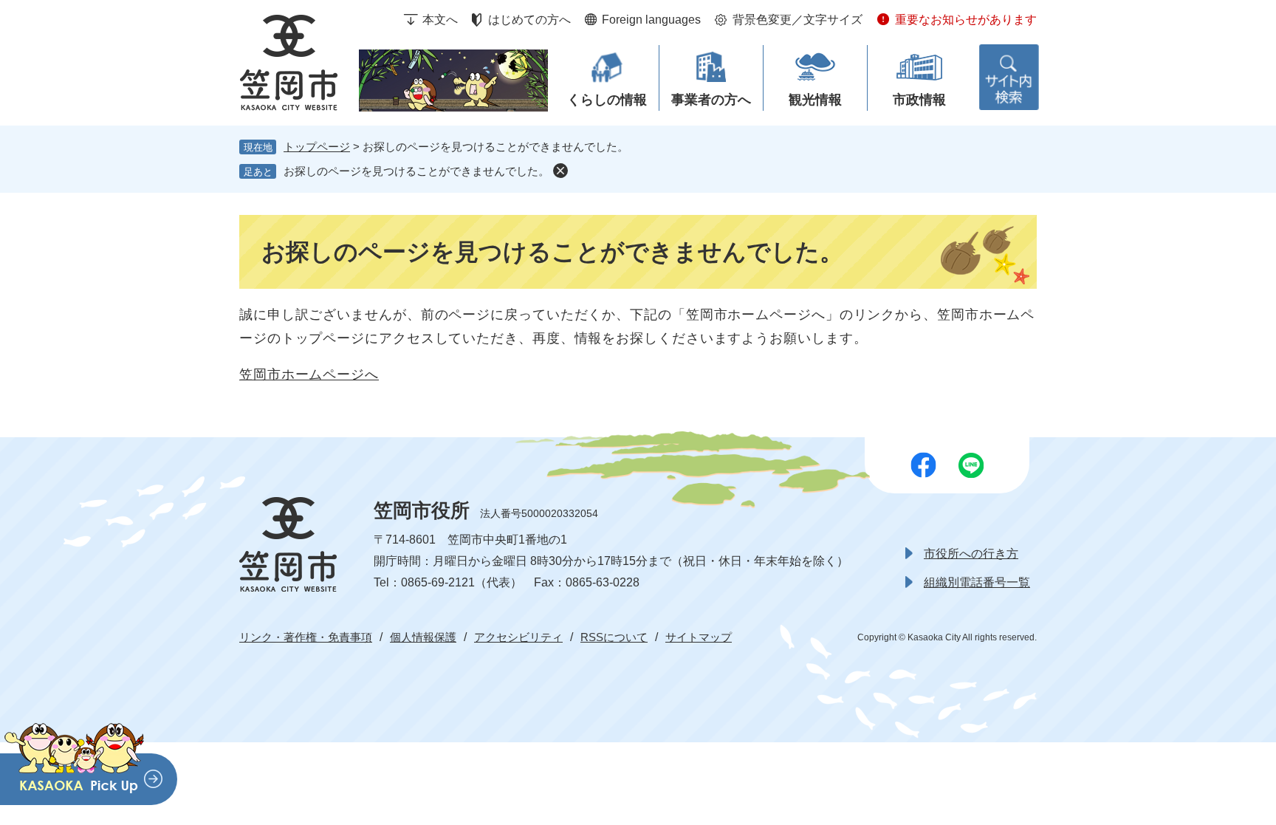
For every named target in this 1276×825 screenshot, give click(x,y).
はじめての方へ (529, 19)
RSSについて (614, 637)
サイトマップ (698, 637)
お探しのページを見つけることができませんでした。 (416, 171)
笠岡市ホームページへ (309, 374)
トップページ (317, 146)
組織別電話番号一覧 (977, 582)
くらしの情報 (607, 99)
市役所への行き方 (971, 553)
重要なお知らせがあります (966, 19)
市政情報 (919, 99)
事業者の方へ (711, 99)
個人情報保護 (423, 637)
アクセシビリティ (518, 637)
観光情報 (815, 99)
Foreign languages (651, 19)
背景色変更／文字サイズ (797, 19)
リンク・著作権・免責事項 (305, 637)
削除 (560, 170)
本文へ (440, 19)
